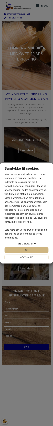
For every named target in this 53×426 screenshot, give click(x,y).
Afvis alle (26, 257)
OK (26, 250)
